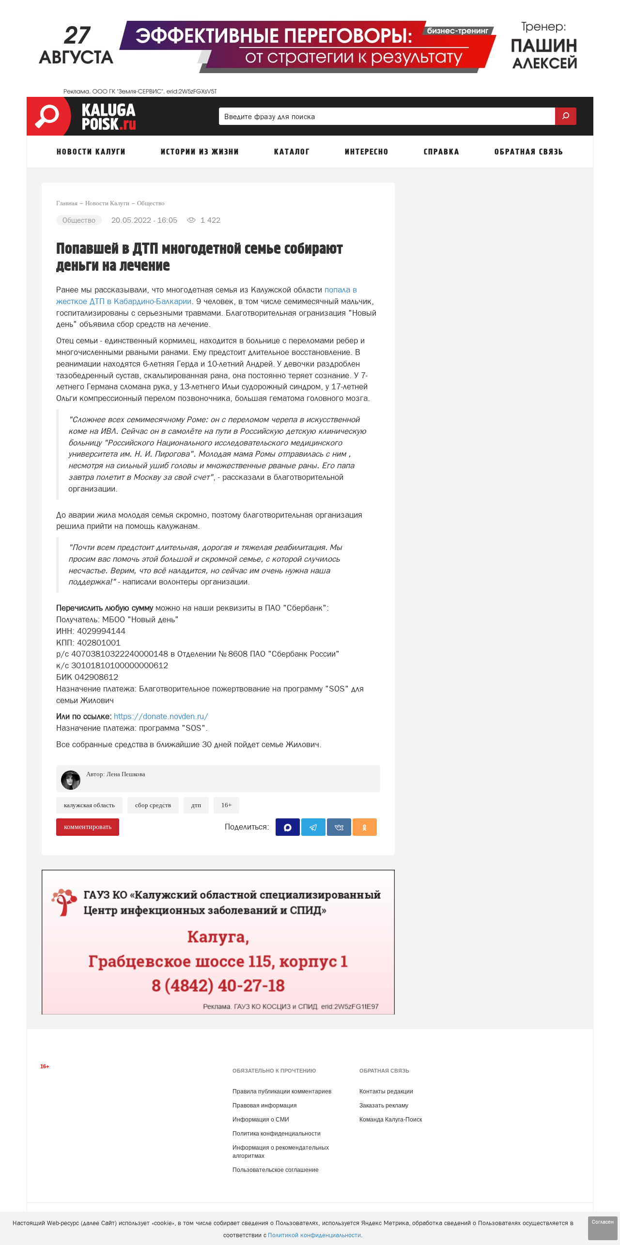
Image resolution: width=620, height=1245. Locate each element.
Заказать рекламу (383, 1105)
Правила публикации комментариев (281, 1091)
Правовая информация (264, 1105)
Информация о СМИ (260, 1119)
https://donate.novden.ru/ (161, 716)
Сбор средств (153, 805)
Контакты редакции (386, 1091)
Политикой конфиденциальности (314, 1235)
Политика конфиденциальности (276, 1133)
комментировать (87, 826)
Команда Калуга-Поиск (390, 1119)
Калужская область (89, 805)
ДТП (196, 805)
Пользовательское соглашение (275, 1170)
